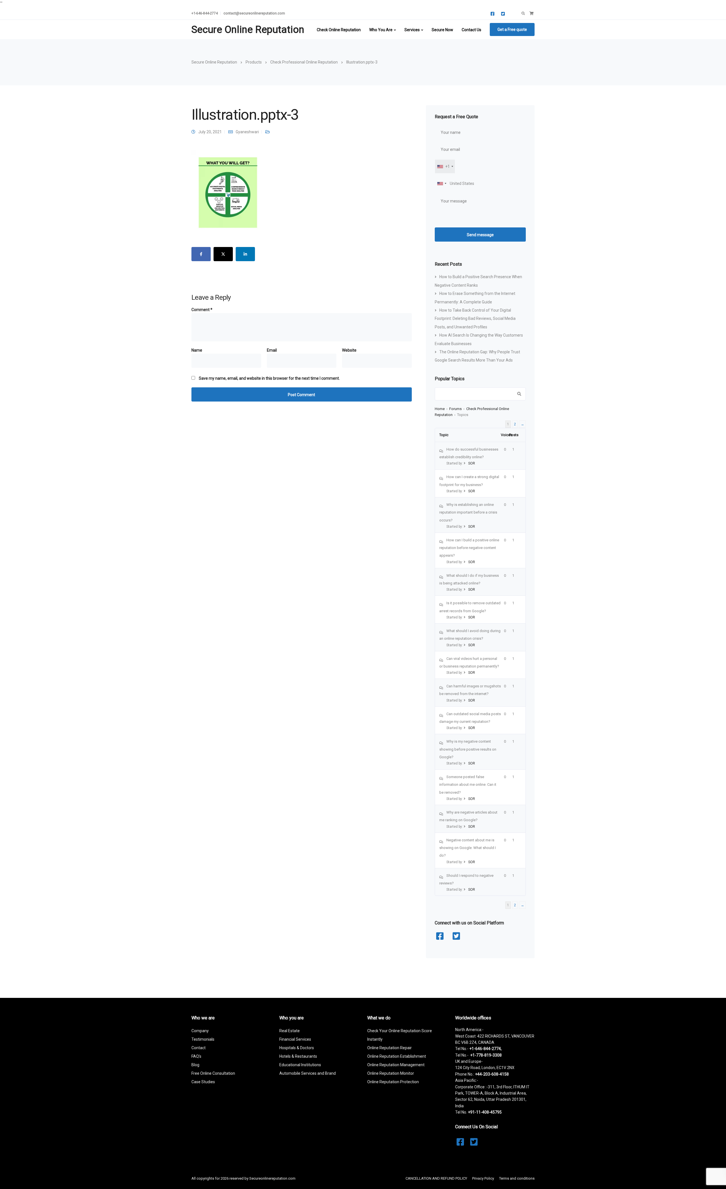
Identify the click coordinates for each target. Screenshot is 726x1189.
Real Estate (289, 1031)
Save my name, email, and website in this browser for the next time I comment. (269, 378)
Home (440, 409)
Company (200, 1031)
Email (272, 350)
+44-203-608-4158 (492, 1074)
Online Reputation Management (396, 1065)
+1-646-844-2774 (204, 13)
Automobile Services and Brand (307, 1073)
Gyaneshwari (247, 132)
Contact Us (471, 30)
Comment (201, 310)
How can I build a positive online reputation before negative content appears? (469, 548)
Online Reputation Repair (389, 1048)
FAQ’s (196, 1056)
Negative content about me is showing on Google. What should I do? (467, 848)
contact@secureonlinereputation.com (254, 13)
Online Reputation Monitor (390, 1073)
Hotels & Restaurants (298, 1056)
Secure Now (442, 30)
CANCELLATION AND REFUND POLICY (436, 1178)
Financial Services (295, 1039)
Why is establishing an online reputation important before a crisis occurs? (468, 512)
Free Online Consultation (213, 1073)
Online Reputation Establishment (396, 1056)
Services (412, 30)
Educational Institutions (300, 1065)
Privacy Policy (483, 1178)
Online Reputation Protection (393, 1082)
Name (196, 350)
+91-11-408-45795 (485, 1112)
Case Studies (203, 1082)
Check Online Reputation (339, 30)
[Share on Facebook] (201, 254)
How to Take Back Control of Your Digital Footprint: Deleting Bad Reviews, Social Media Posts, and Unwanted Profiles (475, 318)
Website (349, 350)
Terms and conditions (517, 1178)
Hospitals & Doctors (296, 1048)
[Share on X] (223, 254)
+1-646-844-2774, (485, 1048)
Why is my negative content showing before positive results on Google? (467, 749)
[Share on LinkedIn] (245, 254)
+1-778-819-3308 (486, 1055)
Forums (455, 409)
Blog (195, 1065)
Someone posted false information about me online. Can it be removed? (467, 785)
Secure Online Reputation (247, 29)
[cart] (531, 13)
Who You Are (380, 30)
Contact (198, 1048)
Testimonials (202, 1039)
